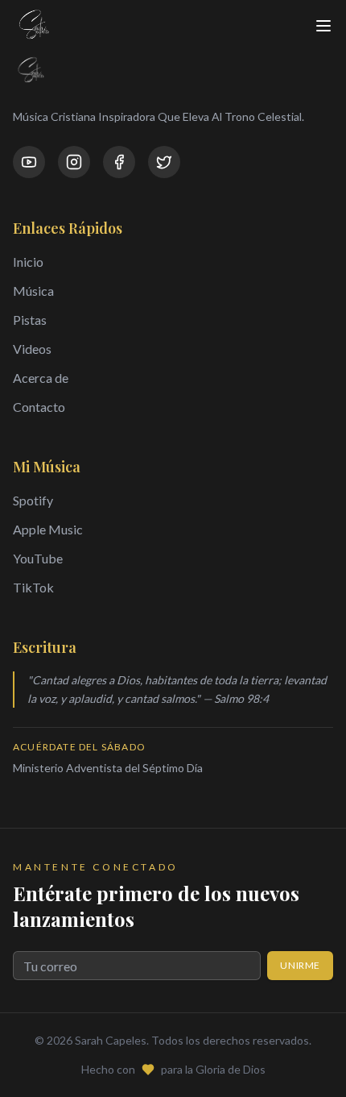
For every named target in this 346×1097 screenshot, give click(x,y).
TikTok (33, 587)
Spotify (33, 500)
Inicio (28, 261)
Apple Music (48, 529)
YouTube (38, 558)
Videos (32, 348)
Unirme (300, 965)
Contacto (39, 406)
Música (33, 290)
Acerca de (40, 377)
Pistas (30, 319)
